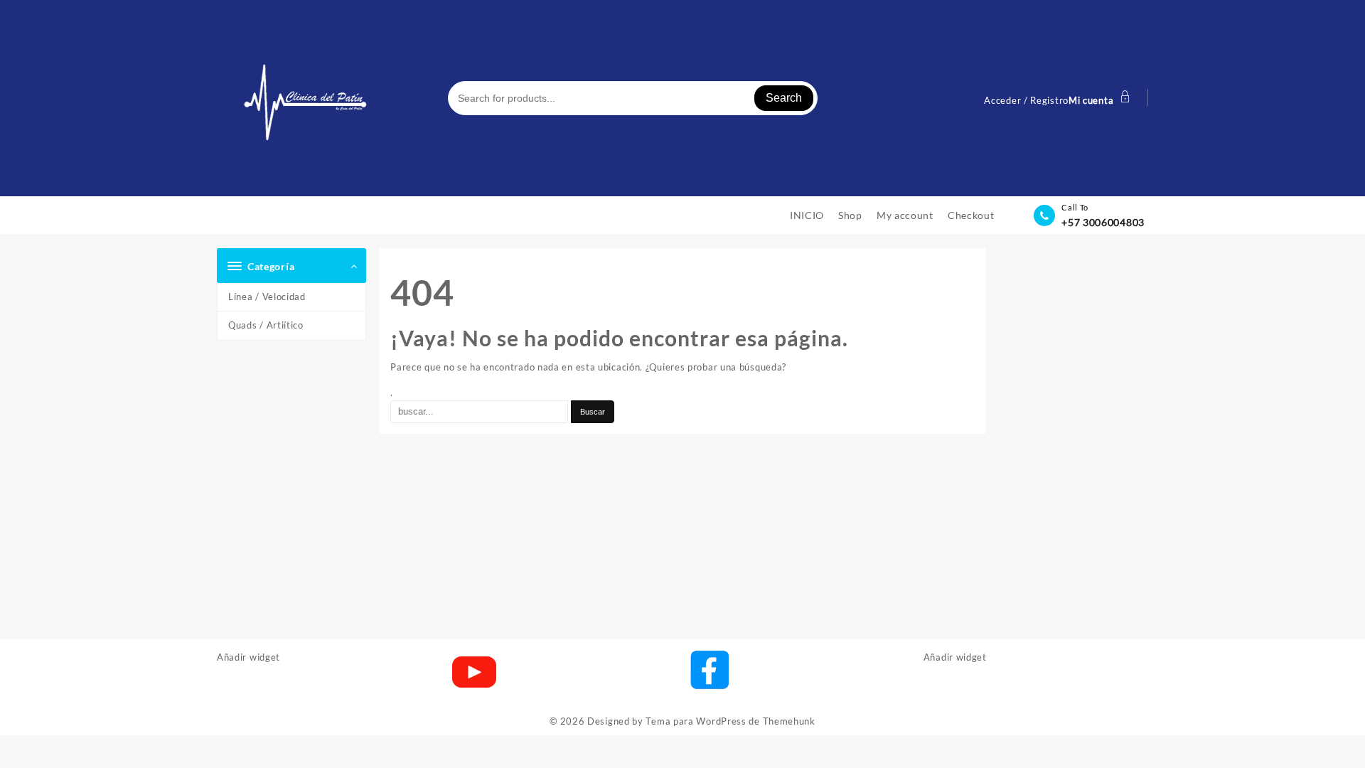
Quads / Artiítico (266, 325)
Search (784, 98)
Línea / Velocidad (267, 296)
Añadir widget (248, 657)
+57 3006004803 (1103, 222)
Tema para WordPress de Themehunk (730, 721)
